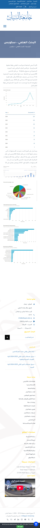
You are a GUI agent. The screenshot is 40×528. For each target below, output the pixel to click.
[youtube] (25, 519)
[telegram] (15, 519)
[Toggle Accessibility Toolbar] (36, 524)
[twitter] (29, 519)
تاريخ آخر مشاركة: (30, 472)
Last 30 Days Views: (23, 466)
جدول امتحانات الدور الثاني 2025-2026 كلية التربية (21, 366)
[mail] (11, 519)
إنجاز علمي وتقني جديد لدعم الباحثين (23, 351)
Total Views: (24, 469)
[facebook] (32, 519)
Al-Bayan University (27, 516)
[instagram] (22, 519)
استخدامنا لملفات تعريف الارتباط (9, 524)
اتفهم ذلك (20, 526)
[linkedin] (18, 519)
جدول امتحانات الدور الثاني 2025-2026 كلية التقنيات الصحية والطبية (21, 358)
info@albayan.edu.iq (25, 318)
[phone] (8, 519)
